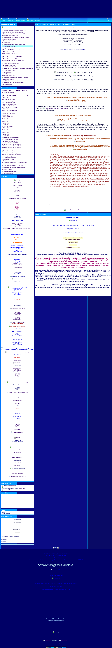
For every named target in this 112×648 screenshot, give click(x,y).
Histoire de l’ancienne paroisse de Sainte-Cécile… (15, 30)
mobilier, (17, 471)
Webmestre (14, 485)
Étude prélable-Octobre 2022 (10, 59)
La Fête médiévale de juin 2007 (10, 141)
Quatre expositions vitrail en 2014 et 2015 (13, 165)
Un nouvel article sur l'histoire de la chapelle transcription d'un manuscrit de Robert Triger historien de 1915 (17, 372)
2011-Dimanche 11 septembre (10, 104)
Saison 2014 (6, 115)
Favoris (14, 487)
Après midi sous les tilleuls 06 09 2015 (12, 144)
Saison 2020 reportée (8, 126)
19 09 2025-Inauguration (9, 65)
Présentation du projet (8, 52)
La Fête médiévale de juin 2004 (10, 139)
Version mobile (14, 489)
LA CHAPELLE (10, 27)
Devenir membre (17, 519)
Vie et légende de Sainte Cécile (10, 35)
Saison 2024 (6, 132)
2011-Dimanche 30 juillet (9, 101)
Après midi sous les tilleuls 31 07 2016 (12, 146)
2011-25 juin (6, 98)
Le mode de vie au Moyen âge (10, 153)
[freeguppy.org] (47, 640)
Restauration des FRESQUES (14, 56)
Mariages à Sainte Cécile (9, 75)
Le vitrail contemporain (8, 164)
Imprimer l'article (77, 209)
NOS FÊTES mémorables (13, 137)
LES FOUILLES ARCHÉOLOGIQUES (16, 44)
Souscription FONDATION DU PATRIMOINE (13, 60)
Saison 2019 (6, 124)
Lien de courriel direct (8, 173)
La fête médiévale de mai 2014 (10, 142)
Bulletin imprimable (7, 169)
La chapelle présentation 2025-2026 (17, 192)
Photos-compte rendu (8, 40)
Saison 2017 (6, 121)
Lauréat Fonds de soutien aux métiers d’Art (13, 62)
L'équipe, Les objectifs (8, 92)
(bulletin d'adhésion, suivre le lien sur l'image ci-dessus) (17, 184)
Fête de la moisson (7, 72)
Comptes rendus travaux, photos (11, 63)
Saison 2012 (6, 109)
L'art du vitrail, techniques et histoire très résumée (15, 162)
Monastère (17, 398)
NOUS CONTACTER (12, 171)
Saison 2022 (6, 129)
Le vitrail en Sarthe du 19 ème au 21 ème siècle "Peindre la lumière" (17, 265)
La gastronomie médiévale (9, 157)
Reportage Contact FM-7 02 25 (10, 66)
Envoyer (17, 533)
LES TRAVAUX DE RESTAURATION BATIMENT (18, 37)
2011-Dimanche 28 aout (9, 102)
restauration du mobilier (17, 473)
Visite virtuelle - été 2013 (9, 29)
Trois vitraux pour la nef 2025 (10, 55)
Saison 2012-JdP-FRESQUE (10, 110)
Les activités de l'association (10, 94)
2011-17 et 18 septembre (9, 105)
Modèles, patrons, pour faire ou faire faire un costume (15, 156)
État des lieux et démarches (9, 39)
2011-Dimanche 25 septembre (10, 107)
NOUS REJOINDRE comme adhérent (16, 167)
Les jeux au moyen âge (8, 159)
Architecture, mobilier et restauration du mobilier (14, 33)
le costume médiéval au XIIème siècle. (12, 154)
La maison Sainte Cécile (9, 70)
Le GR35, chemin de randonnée (10, 80)
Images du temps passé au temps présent (13, 32)
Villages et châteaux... (8, 79)
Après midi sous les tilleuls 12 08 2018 (12, 147)
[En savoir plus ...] (64, 640)
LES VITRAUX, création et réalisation (16, 49)
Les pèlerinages (7, 73)
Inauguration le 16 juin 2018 (10, 53)
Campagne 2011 (7, 48)
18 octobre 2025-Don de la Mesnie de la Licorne (14, 149)
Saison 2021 (6, 127)
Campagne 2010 (11, 46)
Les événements (7, 42)
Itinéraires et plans (7, 84)
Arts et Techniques (11, 151)
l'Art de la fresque (7, 160)
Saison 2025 (6, 134)
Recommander (22, 488)
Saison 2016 (6, 120)
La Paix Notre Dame (17, 400)
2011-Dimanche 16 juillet (9, 99)
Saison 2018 (6, 123)
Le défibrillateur (17, 360)
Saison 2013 (6, 112)
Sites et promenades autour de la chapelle (17, 77)
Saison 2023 (6, 131)
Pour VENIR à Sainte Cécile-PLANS (15, 82)
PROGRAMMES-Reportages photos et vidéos (18, 96)
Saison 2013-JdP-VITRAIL (9, 113)
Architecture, (17, 465)
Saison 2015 (6, 118)
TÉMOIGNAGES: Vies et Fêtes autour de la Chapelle (20, 68)
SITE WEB (17, 403)
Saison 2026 (6, 135)
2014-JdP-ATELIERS (8, 116)
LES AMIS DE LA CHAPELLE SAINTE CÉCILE (18, 90)
